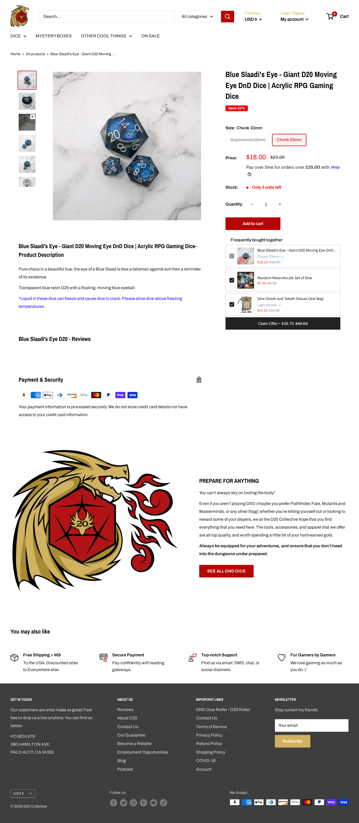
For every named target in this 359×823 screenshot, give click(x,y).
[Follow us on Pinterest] (143, 802)
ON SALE (150, 36)
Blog (121, 760)
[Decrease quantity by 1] (252, 204)
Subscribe (292, 741)
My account (292, 19)
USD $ (18, 793)
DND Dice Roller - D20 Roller (223, 709)
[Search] (227, 16)
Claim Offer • (283, 323)
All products (35, 54)
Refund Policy (209, 743)
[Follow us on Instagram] (133, 802)
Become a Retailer (134, 743)
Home (15, 54)
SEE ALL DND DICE (226, 571)
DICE (16, 36)
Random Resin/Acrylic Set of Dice (284, 278)
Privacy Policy (209, 735)
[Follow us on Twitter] (123, 802)
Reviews (125, 709)
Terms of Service (211, 726)
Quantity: (234, 204)
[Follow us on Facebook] (113, 802)
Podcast (125, 769)
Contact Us (127, 726)
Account (204, 769)
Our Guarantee (131, 735)
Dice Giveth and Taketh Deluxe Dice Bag (290, 299)
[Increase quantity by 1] (279, 204)
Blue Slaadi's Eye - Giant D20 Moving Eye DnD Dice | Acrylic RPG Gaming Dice (296, 250)
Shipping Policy (210, 752)
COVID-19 (206, 760)
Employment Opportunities (142, 752)
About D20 (127, 718)
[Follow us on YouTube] (153, 802)
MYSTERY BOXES (54, 36)
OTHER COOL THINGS (103, 36)
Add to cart (253, 223)
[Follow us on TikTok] (163, 802)
